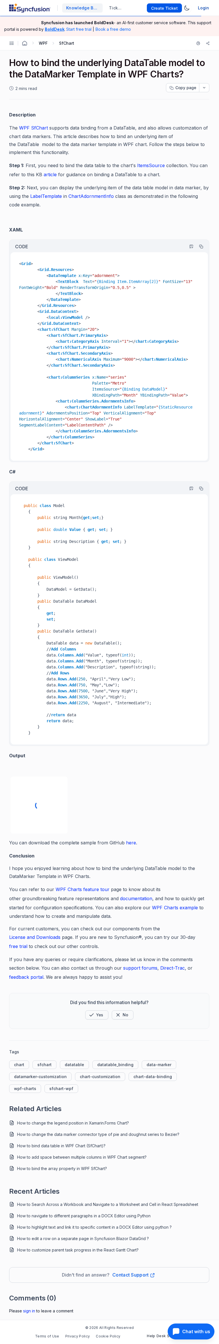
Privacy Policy (77, 1336)
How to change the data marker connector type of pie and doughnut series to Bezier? (98, 1134)
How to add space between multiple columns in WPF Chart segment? (82, 1157)
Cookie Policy (108, 1336)
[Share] (208, 43)
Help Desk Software (165, 1335)
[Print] (199, 43)
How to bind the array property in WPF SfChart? (62, 1168)
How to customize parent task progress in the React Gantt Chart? (78, 1249)
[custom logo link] (29, 8)
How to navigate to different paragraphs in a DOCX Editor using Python (84, 1215)
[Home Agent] (24, 43)
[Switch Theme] (187, 8)
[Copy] (198, 246)
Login (203, 7)
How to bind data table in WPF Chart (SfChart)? (61, 1145)
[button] (96, 1014)
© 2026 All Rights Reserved (109, 1327)
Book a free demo (113, 29)
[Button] (122, 1014)
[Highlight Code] (189, 246)
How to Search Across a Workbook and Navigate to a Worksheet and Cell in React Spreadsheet (107, 1204)
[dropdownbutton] (204, 87)
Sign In (29, 1310)
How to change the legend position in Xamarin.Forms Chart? (73, 1123)
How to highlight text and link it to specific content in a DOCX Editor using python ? (94, 1227)
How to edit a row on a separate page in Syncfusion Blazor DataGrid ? (83, 1238)
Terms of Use (47, 1336)
